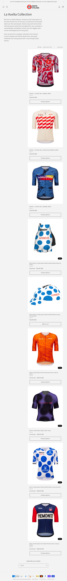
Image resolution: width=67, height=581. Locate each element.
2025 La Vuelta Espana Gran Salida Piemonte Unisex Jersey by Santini (44, 544)
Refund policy (35, 579)
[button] (3, 7)
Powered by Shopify (26, 579)
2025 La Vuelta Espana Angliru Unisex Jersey (40, 430)
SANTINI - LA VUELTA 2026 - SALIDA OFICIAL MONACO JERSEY (43, 150)
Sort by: (40, 47)
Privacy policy (43, 579)
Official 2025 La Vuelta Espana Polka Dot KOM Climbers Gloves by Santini (45, 264)
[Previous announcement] (3, 2)
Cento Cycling (19, 579)
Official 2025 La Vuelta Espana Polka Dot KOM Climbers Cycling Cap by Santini (44, 315)
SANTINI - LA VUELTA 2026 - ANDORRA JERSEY (40, 206)
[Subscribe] (46, 565)
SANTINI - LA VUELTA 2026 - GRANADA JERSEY (40, 93)
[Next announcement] (64, 2)
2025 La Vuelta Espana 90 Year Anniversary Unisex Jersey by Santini (43, 373)
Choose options (45, 101)
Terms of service (50, 579)
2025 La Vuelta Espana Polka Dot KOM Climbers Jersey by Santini (45, 487)
